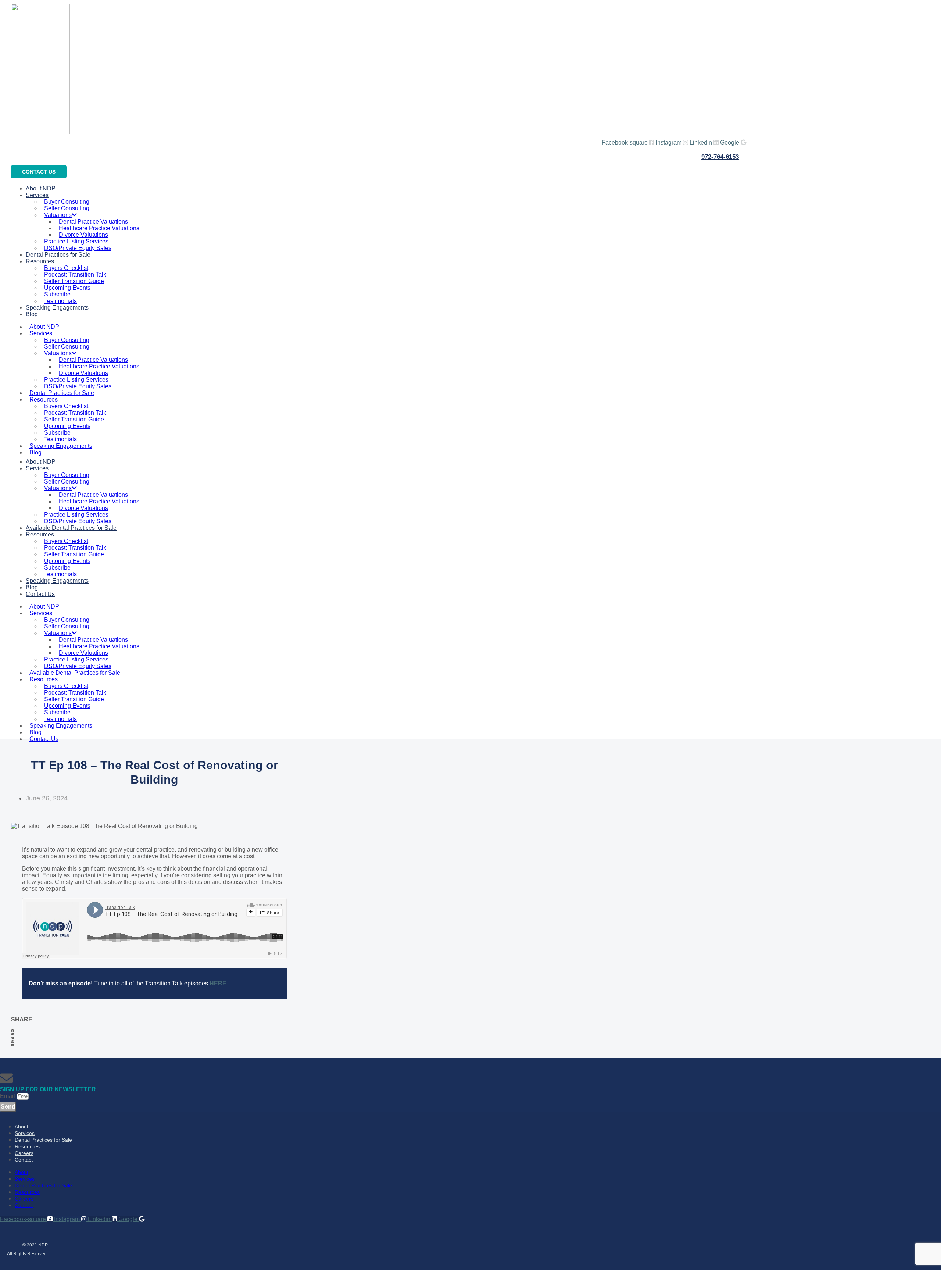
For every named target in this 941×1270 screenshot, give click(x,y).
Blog (32, 314)
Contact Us (40, 594)
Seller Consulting (66, 208)
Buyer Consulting (66, 202)
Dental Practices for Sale (58, 254)
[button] (154, 1030)
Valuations (58, 215)
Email (8, 1096)
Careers (24, 1153)
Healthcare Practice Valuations (99, 228)
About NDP (44, 327)
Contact (24, 1160)
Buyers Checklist (66, 268)
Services (37, 195)
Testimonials (60, 439)
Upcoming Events (67, 288)
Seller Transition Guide (74, 281)
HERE (218, 983)
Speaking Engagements (57, 307)
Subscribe (57, 294)
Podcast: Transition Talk (75, 274)
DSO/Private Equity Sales (77, 386)
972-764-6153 (720, 156)
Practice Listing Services (76, 241)
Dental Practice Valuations (93, 221)
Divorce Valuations (83, 235)
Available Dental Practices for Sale (71, 528)
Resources (40, 261)
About (21, 1127)
